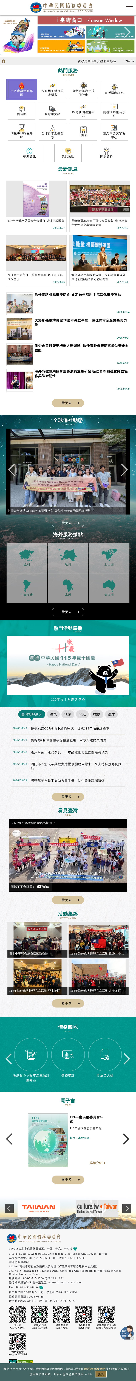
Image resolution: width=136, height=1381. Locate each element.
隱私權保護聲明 (94, 1368)
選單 (129, 6)
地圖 (80, 1248)
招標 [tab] (96, 714)
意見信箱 (48, 1287)
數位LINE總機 (127, 1332)
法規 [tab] (53, 714)
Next (125, 34)
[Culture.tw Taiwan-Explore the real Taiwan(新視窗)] (38, 1208)
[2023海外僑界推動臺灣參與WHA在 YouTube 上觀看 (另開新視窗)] (68, 855)
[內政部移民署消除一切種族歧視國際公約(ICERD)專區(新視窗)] (97, 1208)
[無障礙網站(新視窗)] (25, 1362)
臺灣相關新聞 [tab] (31, 714)
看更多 (67, 403)
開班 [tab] (82, 714)
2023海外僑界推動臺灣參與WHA (34, 822)
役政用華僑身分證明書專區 (72, 61)
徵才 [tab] (111, 714)
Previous (11, 34)
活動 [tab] (67, 714)
